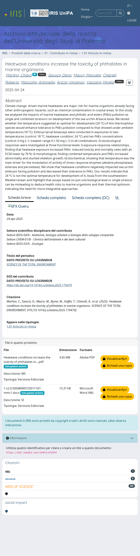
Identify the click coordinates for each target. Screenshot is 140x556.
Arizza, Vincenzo (70, 82)
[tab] (117, 198)
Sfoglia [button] (85, 17)
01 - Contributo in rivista (61, 53)
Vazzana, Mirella (100, 82)
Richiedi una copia (118, 366)
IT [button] (128, 6)
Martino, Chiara (19, 75)
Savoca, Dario (59, 75)
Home (85, 9)
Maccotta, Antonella (38, 82)
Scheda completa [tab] (51, 197)
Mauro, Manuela (87, 75)
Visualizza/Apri (116, 359)
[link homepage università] (52, 13)
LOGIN (131, 20)
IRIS (4, 53)
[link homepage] (13, 13)
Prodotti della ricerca (25, 53)
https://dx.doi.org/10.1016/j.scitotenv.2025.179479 (39, 285)
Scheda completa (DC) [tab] (90, 197)
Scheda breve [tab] (19, 197)
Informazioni (17, 438)
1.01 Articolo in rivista (96, 53)
